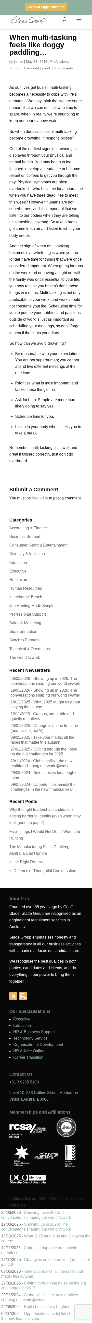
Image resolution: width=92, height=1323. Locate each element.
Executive (17, 571)
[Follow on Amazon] (23, 996)
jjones (18, 62)
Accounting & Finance (28, 528)
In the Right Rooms (26, 862)
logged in (40, 498)
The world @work (37, 68)
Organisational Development (38, 1045)
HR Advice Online (28, 1051)
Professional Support (27, 614)
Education (18, 562)
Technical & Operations (29, 649)
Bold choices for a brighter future (52, 1307)
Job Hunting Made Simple (31, 606)
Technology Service (30, 1038)
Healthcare (18, 580)
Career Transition (28, 1057)
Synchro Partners (24, 640)
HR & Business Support (34, 1032)
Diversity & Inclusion (27, 554)
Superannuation (23, 631)
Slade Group (25, 1198)
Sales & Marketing (25, 623)
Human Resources (25, 588)
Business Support (24, 536)
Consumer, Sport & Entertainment (38, 545)
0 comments (63, 68)
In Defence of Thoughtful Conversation (42, 871)
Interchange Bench (25, 597)
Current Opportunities (46, 7)
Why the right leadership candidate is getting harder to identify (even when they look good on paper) (45, 816)
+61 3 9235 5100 (24, 1082)
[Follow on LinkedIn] (13, 996)
